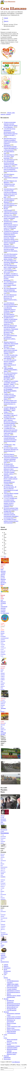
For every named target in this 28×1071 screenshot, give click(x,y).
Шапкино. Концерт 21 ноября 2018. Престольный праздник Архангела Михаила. (11, 344)
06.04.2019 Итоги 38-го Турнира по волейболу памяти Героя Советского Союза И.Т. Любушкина (10, 142)
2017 (5, 543)
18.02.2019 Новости (9, 189)
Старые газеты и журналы (14, 1016)
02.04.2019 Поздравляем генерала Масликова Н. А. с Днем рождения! (11, 148)
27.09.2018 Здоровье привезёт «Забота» (9, 473)
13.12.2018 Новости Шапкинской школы (9, 303)
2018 (5, 539)
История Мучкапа (11, 1008)
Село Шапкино (16, 1062)
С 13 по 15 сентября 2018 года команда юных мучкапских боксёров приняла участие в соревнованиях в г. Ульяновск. (10, 502)
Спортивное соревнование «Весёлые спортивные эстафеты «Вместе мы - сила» (11, 460)
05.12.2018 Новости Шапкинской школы (9, 315)
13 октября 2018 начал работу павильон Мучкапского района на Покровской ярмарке (10, 421)
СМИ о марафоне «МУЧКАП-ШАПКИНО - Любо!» (11, 369)
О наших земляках (12, 989)
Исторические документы (14, 1018)
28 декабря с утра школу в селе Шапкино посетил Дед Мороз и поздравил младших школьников (11, 277)
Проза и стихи (10, 1028)
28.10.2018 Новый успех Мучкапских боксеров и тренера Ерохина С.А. (10, 402)
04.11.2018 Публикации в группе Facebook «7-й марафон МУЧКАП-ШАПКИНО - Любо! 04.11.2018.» (10, 376)
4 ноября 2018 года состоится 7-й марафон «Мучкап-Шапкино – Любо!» (10, 396)
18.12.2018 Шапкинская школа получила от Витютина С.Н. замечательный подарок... (10, 297)
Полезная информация (7, 1056)
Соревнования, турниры (13, 1046)
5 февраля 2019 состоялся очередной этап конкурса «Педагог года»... (10, 213)
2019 (5, 536)
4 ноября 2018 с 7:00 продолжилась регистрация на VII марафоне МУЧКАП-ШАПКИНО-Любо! (11, 389)
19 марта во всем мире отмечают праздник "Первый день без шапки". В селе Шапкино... (11, 124)
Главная (6, 18)
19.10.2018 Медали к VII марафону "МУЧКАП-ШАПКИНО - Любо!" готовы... (10, 409)
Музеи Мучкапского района (7, 971)
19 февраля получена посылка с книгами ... (9, 184)
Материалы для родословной (11, 1020)
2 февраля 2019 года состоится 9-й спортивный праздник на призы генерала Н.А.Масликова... (11, 248)
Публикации (7, 968)
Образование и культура (13, 990)
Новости (6, 21)
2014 (5, 552)
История (6, 999)
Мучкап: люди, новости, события (8, 113)
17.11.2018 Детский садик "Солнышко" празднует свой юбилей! (11, 356)
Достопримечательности (13, 992)
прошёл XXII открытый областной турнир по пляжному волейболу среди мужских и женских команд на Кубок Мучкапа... (3, 678)
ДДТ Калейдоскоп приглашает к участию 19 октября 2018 (10, 415)
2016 (5, 546)
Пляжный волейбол (12, 1047)
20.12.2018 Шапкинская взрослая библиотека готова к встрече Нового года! (10, 290)
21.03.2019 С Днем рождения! (9, 157)
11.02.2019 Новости (9, 203)
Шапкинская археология (13, 1003)
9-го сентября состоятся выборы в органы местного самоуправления (11, 521)
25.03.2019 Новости (9, 155)
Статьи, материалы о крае (14, 1026)
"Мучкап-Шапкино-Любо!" (3, 633)
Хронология (10, 1002)
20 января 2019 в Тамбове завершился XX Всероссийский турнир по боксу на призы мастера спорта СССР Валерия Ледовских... (11, 225)
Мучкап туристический (8, 209)
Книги (8, 1025)
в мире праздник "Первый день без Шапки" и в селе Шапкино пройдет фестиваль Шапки (3, 575)
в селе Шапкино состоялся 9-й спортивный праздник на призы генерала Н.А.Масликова (5, 603)
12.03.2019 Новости (9, 159)
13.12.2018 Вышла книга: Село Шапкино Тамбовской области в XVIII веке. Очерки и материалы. (10, 309)
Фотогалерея (7, 1059)
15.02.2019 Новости (9, 198)
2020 (5, 533)
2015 (5, 549)
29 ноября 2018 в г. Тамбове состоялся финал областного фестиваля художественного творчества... (10, 321)
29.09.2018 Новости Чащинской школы (9, 455)
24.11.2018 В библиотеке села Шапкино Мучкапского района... (10, 337)
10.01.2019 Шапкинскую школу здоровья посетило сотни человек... (10, 267)
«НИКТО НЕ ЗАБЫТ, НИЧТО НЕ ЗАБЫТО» (13, 985)
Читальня (6, 1012)
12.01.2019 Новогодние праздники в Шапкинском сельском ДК (11, 262)
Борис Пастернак (11, 1031)
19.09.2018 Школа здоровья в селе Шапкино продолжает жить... (11, 494)
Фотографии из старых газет (4, 944)
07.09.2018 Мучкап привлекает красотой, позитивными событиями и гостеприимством (11, 515)
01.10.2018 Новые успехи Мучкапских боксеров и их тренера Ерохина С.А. (11, 449)
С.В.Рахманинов (11, 1033)
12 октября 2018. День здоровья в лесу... (9, 425)
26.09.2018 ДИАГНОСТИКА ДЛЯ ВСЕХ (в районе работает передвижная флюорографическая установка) (10, 479)
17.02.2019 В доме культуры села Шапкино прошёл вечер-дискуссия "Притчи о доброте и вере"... (10, 194)
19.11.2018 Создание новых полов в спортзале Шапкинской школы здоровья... (10, 351)
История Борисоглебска (13, 1005)
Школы (9, 994)
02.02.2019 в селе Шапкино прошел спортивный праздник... (11, 218)
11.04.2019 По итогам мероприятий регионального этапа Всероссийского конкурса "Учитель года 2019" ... (10, 132)
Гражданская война (12, 987)
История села (10, 1000)
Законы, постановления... (13, 1029)
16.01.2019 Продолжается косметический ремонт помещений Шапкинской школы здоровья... (10, 256)
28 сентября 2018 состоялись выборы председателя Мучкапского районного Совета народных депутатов (11, 467)
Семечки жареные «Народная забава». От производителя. (5, 957)
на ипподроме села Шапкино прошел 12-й (3, 728)
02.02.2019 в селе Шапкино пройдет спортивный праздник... (11, 242)
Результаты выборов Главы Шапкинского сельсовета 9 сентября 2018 (11, 509)
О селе (8, 979)
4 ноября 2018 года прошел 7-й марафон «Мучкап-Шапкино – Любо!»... (11, 382)
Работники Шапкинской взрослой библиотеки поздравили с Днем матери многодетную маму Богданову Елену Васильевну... (11, 330)
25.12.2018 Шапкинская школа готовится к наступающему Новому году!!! (10, 284)
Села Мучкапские (11, 1010)
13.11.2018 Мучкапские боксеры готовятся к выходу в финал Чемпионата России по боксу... (10, 363)
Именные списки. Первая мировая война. (13, 996)
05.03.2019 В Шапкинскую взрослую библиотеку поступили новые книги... (11, 169)
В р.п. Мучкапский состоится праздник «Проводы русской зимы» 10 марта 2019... (11, 163)
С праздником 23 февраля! (11, 177)
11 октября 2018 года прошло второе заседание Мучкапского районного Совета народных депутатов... (10, 431)
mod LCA (5, 557)
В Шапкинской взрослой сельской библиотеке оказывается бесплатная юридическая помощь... (10, 439)
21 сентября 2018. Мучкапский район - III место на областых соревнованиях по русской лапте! (11, 488)
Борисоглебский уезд (12, 1007)
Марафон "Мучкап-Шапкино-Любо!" (12, 1053)
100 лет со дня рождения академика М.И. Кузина (3, 820)
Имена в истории (11, 1023)
